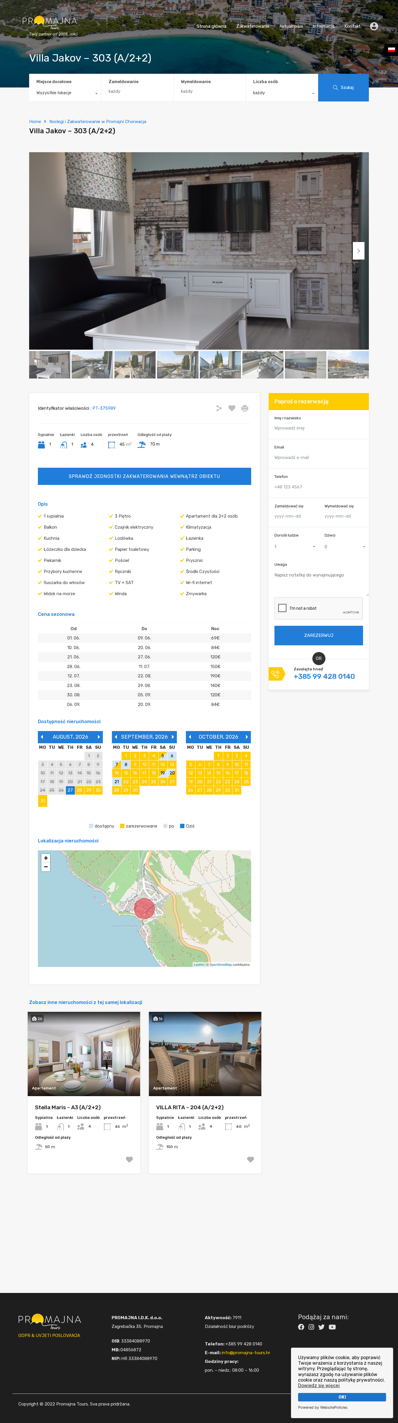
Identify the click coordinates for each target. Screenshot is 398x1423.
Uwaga (280, 564)
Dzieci (330, 535)
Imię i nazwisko (287, 418)
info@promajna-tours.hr (246, 1352)
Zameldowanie (123, 82)
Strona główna (211, 26)
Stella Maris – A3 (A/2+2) (68, 1107)
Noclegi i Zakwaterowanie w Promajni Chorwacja (97, 121)
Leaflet (199, 964)
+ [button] (46, 858)
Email (279, 447)
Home (35, 121)
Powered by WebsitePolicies (323, 1407)
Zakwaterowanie (253, 26)
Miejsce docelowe (53, 81)
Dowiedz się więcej (319, 1385)
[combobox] (65, 94)
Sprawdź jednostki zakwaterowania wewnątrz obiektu (144, 476)
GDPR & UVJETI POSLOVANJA (49, 1335)
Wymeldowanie (196, 82)
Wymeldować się (339, 506)
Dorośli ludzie (286, 535)
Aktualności (291, 26)
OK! (342, 1397)
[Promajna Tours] (49, 42)
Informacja (323, 26)
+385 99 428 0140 (324, 677)
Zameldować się (288, 506)
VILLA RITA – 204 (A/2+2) (190, 1107)
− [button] (46, 866)
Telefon (281, 476)
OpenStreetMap (220, 964)
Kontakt (352, 26)
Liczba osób (265, 81)
